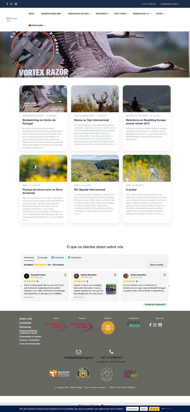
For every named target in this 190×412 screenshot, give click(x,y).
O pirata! (131, 189)
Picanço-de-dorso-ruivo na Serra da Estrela (42, 191)
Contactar (25, 322)
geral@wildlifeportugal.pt (169, 4)
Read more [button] (29, 297)
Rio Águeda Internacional (89, 189)
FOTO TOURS (120, 13)
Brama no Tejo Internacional (91, 120)
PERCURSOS (101, 13)
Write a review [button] (157, 265)
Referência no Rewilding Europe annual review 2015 (146, 121)
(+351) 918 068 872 (149, 4)
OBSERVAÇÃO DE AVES (78, 13)
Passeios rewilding (51, 13)
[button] (43, 258)
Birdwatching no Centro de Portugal (39, 121)
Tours (159, 13)
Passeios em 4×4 (141, 13)
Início (31, 13)
